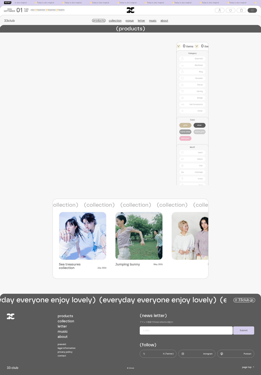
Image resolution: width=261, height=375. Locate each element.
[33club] (130, 10)
